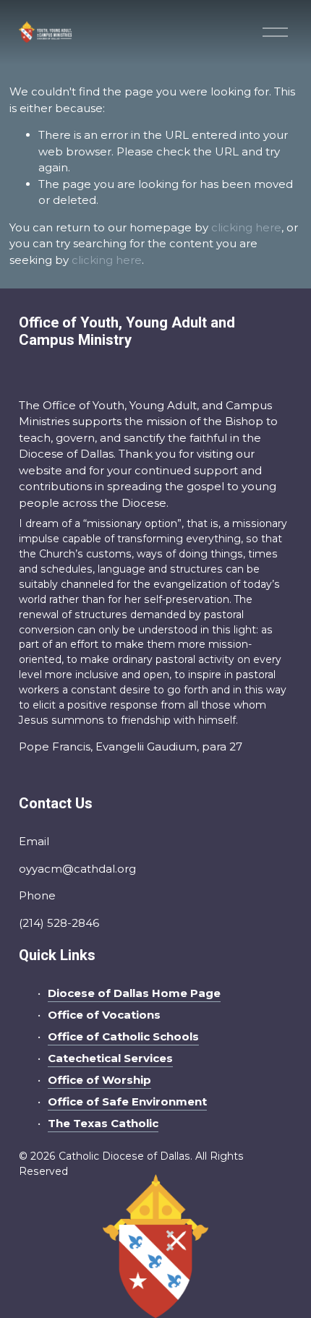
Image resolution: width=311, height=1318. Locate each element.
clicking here (246, 227)
